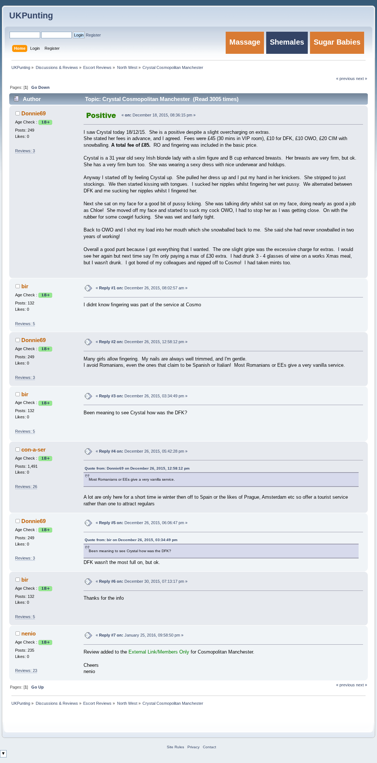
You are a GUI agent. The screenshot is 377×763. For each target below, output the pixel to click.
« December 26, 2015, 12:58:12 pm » (141, 341)
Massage (244, 42)
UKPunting (31, 15)
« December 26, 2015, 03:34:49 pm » (141, 396)
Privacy (193, 747)
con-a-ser (33, 449)
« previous (345, 685)
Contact (209, 747)
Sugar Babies (337, 42)
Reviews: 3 (25, 151)
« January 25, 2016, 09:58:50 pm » (139, 635)
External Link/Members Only (158, 652)
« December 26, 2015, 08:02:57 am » (141, 288)
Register (93, 35)
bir (24, 286)
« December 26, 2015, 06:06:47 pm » (141, 522)
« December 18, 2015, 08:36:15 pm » (158, 115)
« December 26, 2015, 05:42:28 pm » (141, 451)
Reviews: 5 (25, 323)
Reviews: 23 (26, 670)
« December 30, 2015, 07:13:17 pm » (141, 581)
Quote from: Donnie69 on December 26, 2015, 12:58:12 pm (137, 468)
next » (361, 685)
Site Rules (175, 747)
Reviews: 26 (26, 486)
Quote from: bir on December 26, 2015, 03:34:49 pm (131, 540)
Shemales (287, 42)
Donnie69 (33, 113)
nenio (28, 633)
